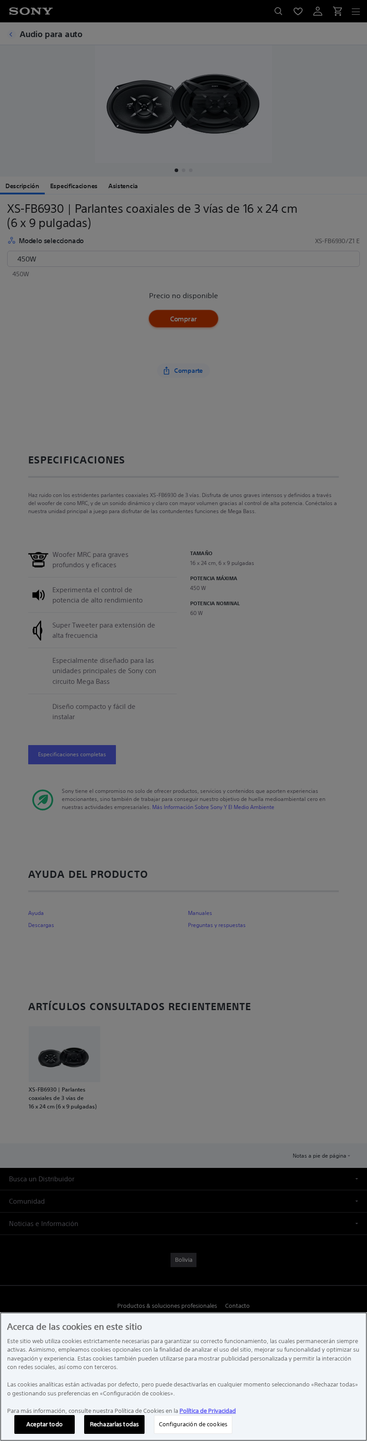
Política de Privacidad (207, 1411)
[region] (183, 1376)
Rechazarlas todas (114, 1424)
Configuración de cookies (193, 1424)
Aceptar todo (44, 1424)
